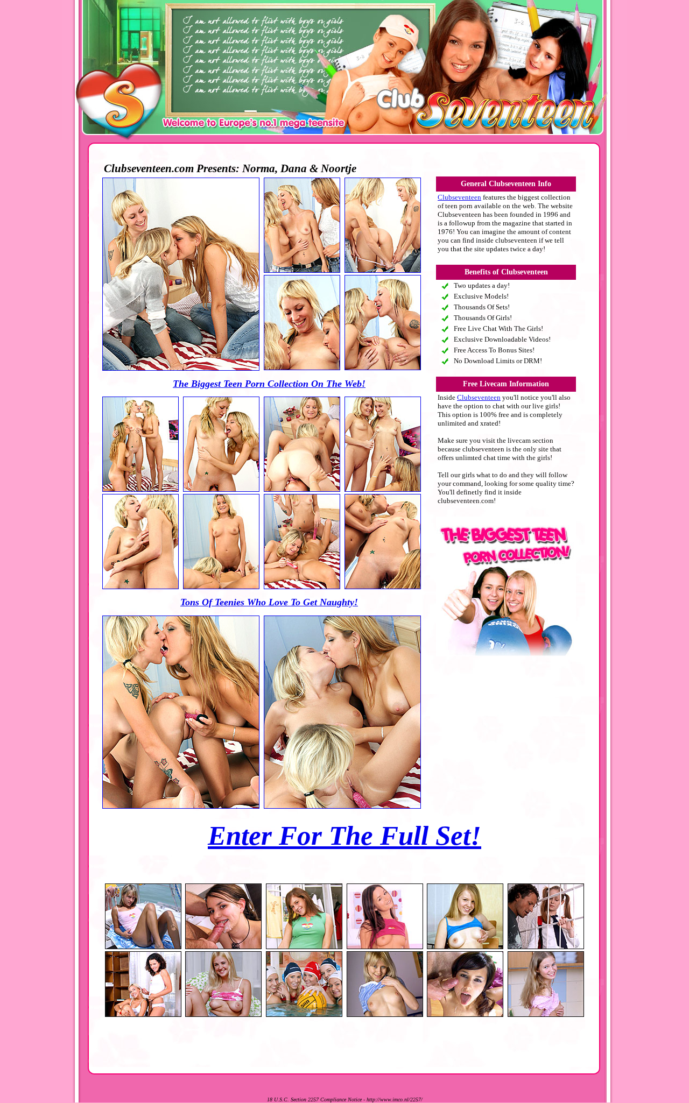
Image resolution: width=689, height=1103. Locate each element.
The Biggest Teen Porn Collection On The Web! (269, 383)
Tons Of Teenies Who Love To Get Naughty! (269, 602)
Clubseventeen (459, 197)
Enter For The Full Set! (344, 836)
